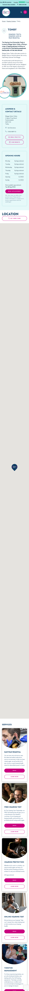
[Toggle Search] (21, 12)
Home (4, 21)
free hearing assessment (18, 48)
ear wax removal (17, 50)
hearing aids (5, 50)
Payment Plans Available (9, 4)
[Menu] (25, 12)
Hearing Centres (11, 21)
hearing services (12, 46)
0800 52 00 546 (22, 4)
